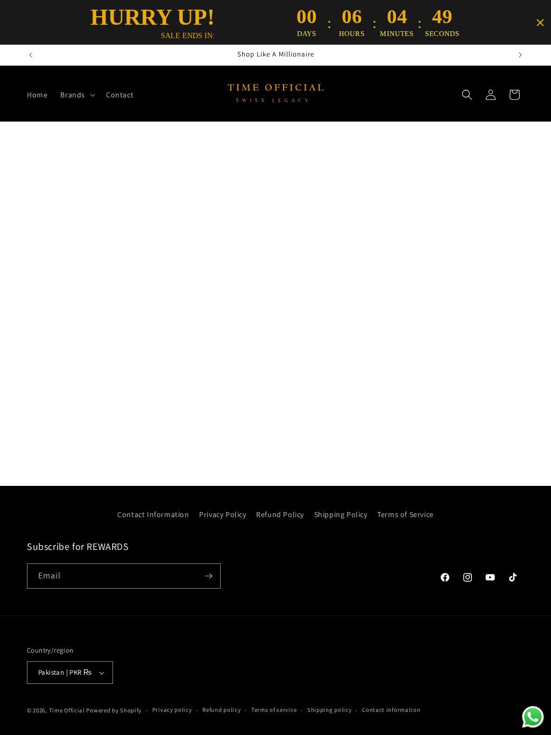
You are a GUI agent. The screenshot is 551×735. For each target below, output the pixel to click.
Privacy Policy (222, 514)
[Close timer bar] (540, 22)
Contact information (391, 709)
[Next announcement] (520, 55)
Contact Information (153, 514)
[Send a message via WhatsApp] (533, 717)
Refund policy (221, 709)
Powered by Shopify (114, 710)
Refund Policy (280, 514)
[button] (77, 94)
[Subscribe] (208, 576)
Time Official (67, 710)
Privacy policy (172, 709)
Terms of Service (405, 514)
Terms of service (273, 709)
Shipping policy (329, 709)
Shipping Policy (341, 514)
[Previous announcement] (31, 55)
